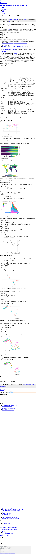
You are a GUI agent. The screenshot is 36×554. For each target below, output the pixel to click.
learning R (20, 385)
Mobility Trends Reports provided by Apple (8, 48)
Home (3, 7)
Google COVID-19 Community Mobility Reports (9, 49)
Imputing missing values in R (6, 516)
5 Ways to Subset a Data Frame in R (7, 406)
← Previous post (2, 389)
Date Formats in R (4, 409)
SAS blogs (3, 543)
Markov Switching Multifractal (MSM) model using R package (11, 510)
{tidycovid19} (9, 24)
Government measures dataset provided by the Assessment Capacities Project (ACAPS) (14, 46)
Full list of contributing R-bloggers (5, 535)
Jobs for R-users (5, 520)
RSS (2, 8)
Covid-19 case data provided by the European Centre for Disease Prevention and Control (14, 43)
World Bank (15, 53)
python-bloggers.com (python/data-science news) (10, 527)
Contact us (3, 13)
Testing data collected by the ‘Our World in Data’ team (9, 44)
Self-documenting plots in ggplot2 (7, 407)
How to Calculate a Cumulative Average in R (8, 408)
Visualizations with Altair (5, 532)
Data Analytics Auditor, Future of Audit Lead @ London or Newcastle (12, 525)
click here (10, 21)
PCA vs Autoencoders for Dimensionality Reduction (9, 405)
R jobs (3, 11)
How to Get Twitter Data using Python (7, 531)
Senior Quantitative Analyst (6, 523)
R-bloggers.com (2, 385)
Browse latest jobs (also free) (8, 12)
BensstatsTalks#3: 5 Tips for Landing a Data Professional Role (10, 518)
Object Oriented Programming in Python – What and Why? (10, 529)
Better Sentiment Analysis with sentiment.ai (8, 410)
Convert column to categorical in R (7, 508)
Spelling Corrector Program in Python (7, 533)
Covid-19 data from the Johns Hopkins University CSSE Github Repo (12, 40)
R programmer (4, 524)
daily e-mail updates (8, 385)
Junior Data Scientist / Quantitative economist (8, 522)
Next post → (2, 390)
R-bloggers (25, 19)
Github (9, 29)
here (16, 21)
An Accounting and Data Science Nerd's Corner (13, 19)
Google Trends (4, 51)
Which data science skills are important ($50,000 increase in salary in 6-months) (13, 509)
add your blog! (4, 9)
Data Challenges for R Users (6, 514)
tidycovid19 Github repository (18, 379)
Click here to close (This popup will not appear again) (7, 553)
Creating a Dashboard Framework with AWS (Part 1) (9, 517)
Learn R (3, 10)
